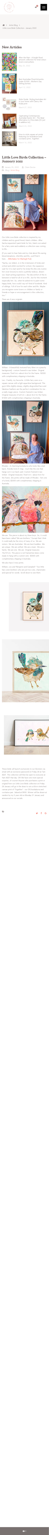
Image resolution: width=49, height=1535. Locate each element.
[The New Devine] (9, 7)
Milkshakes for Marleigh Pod (19, 259)
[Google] (45, 813)
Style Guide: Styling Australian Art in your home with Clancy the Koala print (32, 101)
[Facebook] (41, 813)
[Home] (5, 25)
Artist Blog (13, 25)
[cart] (36, 7)
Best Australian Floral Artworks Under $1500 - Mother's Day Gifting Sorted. (31, 81)
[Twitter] (36, 813)
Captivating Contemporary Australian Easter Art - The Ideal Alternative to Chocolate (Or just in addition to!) (32, 119)
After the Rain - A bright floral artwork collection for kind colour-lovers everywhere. (33, 59)
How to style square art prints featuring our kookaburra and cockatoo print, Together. (31, 136)
